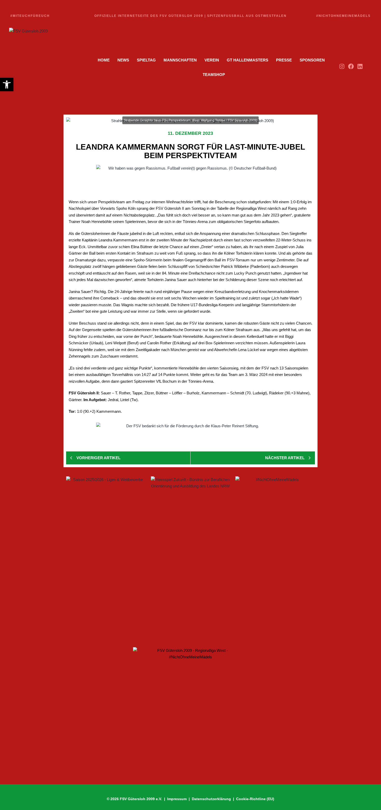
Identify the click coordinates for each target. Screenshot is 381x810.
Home (104, 60)
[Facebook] (351, 66)
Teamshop (214, 74)
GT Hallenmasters (247, 60)
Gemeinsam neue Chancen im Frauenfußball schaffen (127, 594)
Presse (284, 60)
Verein (211, 60)
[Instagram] (342, 66)
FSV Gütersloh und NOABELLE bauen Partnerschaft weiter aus (136, 626)
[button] (6, 84)
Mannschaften (180, 60)
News (123, 60)
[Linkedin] (360, 66)
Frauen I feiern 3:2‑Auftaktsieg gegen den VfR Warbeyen (129, 576)
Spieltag (146, 60)
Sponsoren (312, 60)
